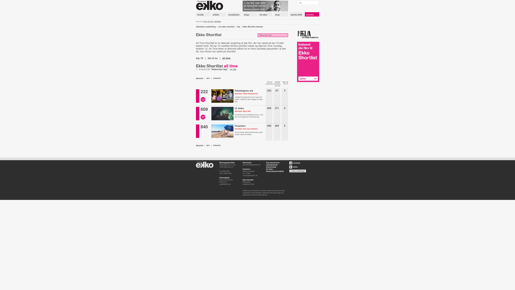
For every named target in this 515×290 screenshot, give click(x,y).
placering (199, 78)
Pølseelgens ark (244, 90)
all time (226, 58)
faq (238, 26)
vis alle (233, 69)
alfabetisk (217, 78)
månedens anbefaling (206, 26)
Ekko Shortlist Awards (253, 26)
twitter (295, 167)
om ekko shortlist (226, 26)
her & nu (213, 58)
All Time (218, 21)
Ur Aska (239, 108)
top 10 (199, 58)
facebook (296, 163)
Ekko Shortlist (209, 21)
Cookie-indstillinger (297, 171)
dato (208, 78)
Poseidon (240, 126)
